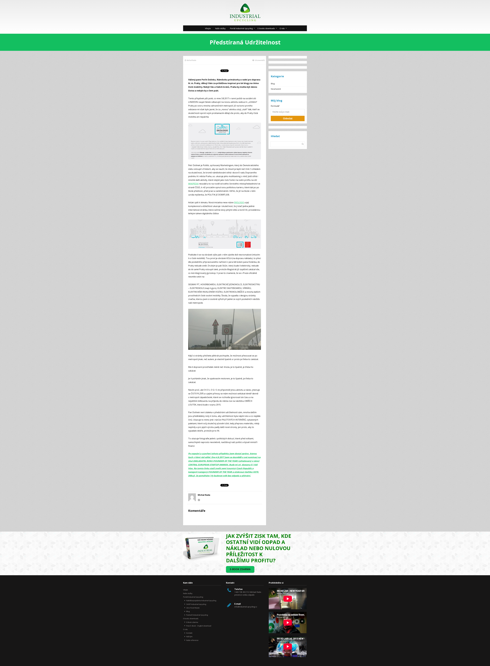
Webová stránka (199, 500)
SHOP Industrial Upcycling (196, 604)
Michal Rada (191, 60)
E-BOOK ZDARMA (240, 569)
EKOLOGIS (239, 202)
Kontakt (189, 633)
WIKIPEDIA (193, 183)
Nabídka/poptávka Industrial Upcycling (201, 600)
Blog (273, 83)
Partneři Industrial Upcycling (197, 615)
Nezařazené (276, 89)
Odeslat (287, 118)
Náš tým (189, 636)
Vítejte (208, 28)
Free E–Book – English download (198, 626)
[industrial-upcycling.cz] (245, 12)
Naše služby (220, 28)
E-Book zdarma (192, 622)
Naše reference (192, 640)
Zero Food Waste (193, 608)
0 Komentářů (260, 60)
